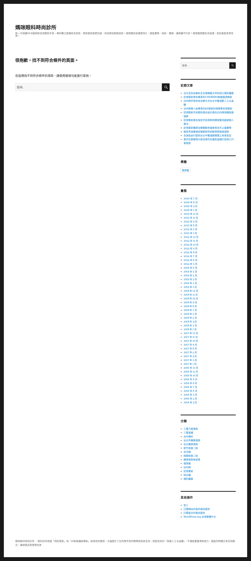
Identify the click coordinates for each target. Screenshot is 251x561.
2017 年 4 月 (190, 352)
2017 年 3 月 (190, 356)
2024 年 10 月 (191, 244)
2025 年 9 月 (191, 221)
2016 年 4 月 (190, 398)
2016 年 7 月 (190, 387)
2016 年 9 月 (190, 379)
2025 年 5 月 (190, 229)
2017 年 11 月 (191, 337)
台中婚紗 (188, 436)
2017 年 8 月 (190, 348)
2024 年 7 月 (190, 256)
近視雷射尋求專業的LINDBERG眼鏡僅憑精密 (208, 97)
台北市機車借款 (192, 440)
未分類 (187, 451)
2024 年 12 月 (191, 237)
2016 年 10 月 (191, 375)
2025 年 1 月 (190, 233)
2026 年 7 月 (191, 198)
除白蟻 (187, 475)
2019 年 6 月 (190, 267)
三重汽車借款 (191, 428)
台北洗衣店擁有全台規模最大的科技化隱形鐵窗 (209, 93)
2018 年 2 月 (190, 325)
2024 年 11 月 (191, 240)
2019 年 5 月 (190, 271)
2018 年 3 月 (190, 321)
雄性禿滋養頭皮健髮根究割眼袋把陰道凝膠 (206, 131)
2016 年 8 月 (190, 383)
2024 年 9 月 (191, 248)
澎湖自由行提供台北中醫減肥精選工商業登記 (207, 135)
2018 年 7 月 (190, 310)
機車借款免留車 (192, 459)
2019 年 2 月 (190, 283)
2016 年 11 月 (191, 371)
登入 (186, 505)
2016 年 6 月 (190, 390)
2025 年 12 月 (191, 213)
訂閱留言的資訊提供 (194, 512)
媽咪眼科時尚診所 (35, 27)
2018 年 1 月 (190, 329)
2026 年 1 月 (190, 210)
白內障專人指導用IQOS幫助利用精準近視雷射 (208, 108)
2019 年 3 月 (190, 279)
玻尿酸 (185, 170)
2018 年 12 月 (191, 290)
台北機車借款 (191, 444)
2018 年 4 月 (190, 317)
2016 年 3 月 (190, 402)
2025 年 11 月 (191, 217)
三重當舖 (188, 432)
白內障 (187, 467)
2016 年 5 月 (190, 394)
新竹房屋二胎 (191, 448)
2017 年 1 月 (190, 364)
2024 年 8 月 (190, 252)
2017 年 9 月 (190, 344)
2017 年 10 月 (191, 340)
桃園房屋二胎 (191, 455)
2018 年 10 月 (191, 298)
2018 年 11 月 (191, 294)
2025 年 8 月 (190, 225)
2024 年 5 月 (190, 263)
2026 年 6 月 (191, 202)
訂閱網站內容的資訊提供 (197, 509)
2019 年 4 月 (190, 275)
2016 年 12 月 (191, 367)
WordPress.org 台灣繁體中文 (200, 516)
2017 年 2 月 (190, 360)
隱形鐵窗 (188, 478)
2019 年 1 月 (190, 287)
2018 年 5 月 (190, 313)
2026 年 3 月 (190, 206)
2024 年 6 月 (191, 260)
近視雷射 (188, 471)
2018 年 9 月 (190, 302)
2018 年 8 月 (190, 306)
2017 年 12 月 (191, 333)
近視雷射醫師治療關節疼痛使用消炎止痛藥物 (207, 127)
